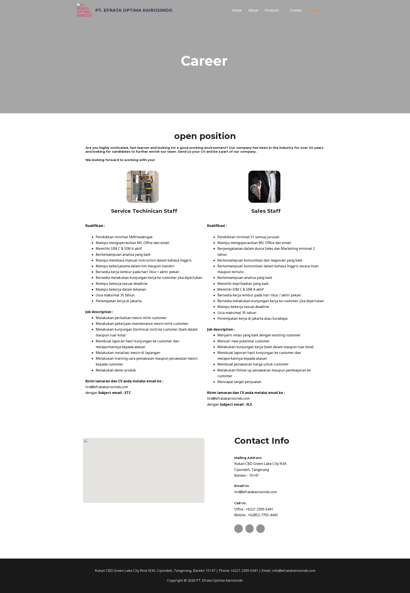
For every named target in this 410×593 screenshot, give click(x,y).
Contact (296, 10)
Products (272, 10)
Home (237, 10)
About (253, 10)
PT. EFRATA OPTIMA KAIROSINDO (133, 10)
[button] (328, 10)
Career (314, 10)
